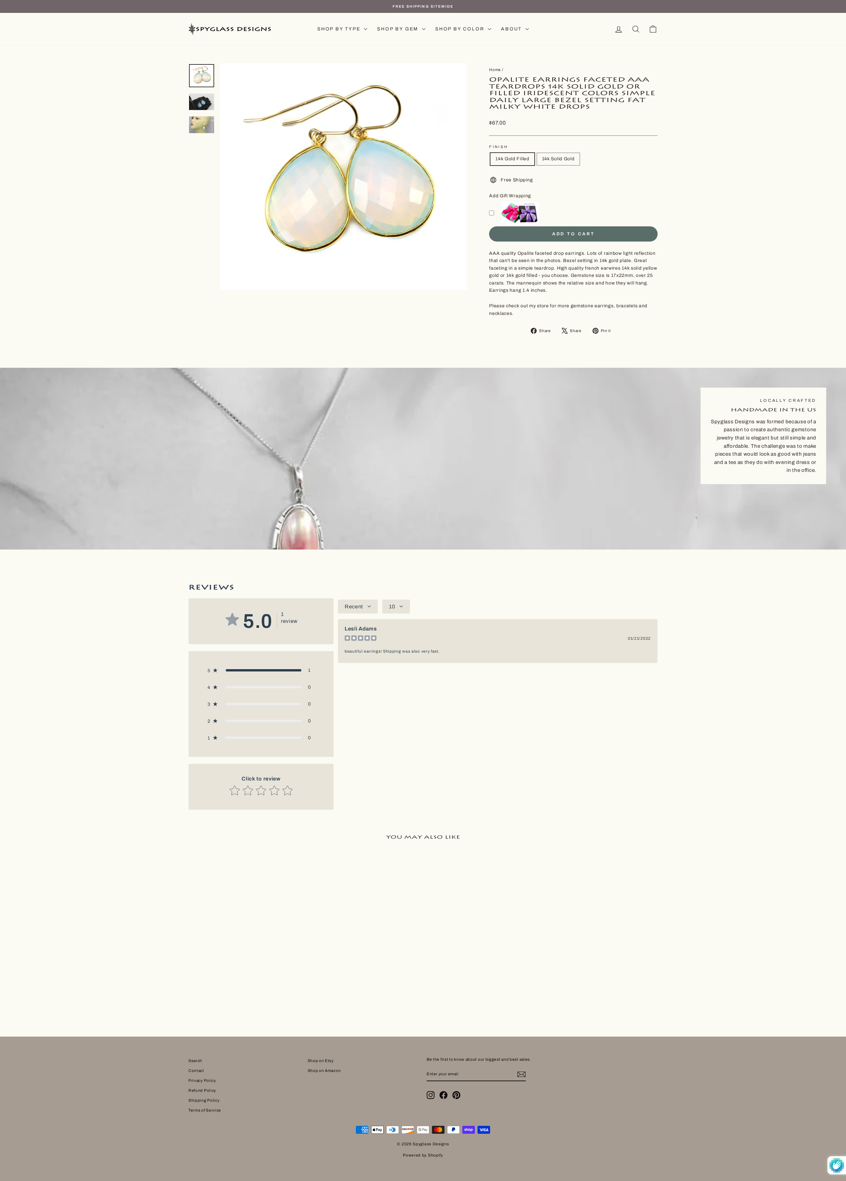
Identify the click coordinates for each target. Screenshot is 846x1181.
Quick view (244, 961)
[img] (360, 638)
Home (495, 70)
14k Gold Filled (512, 158)
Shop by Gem (398, 28)
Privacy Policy (202, 1081)
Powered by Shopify (423, 1155)
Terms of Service (204, 1110)
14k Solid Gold (558, 158)
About (512, 28)
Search (195, 1061)
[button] (261, 670)
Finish (498, 147)
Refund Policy (202, 1090)
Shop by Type (339, 28)
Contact (196, 1071)
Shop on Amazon (324, 1071)
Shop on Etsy (321, 1061)
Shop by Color (460, 28)
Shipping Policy (204, 1100)
